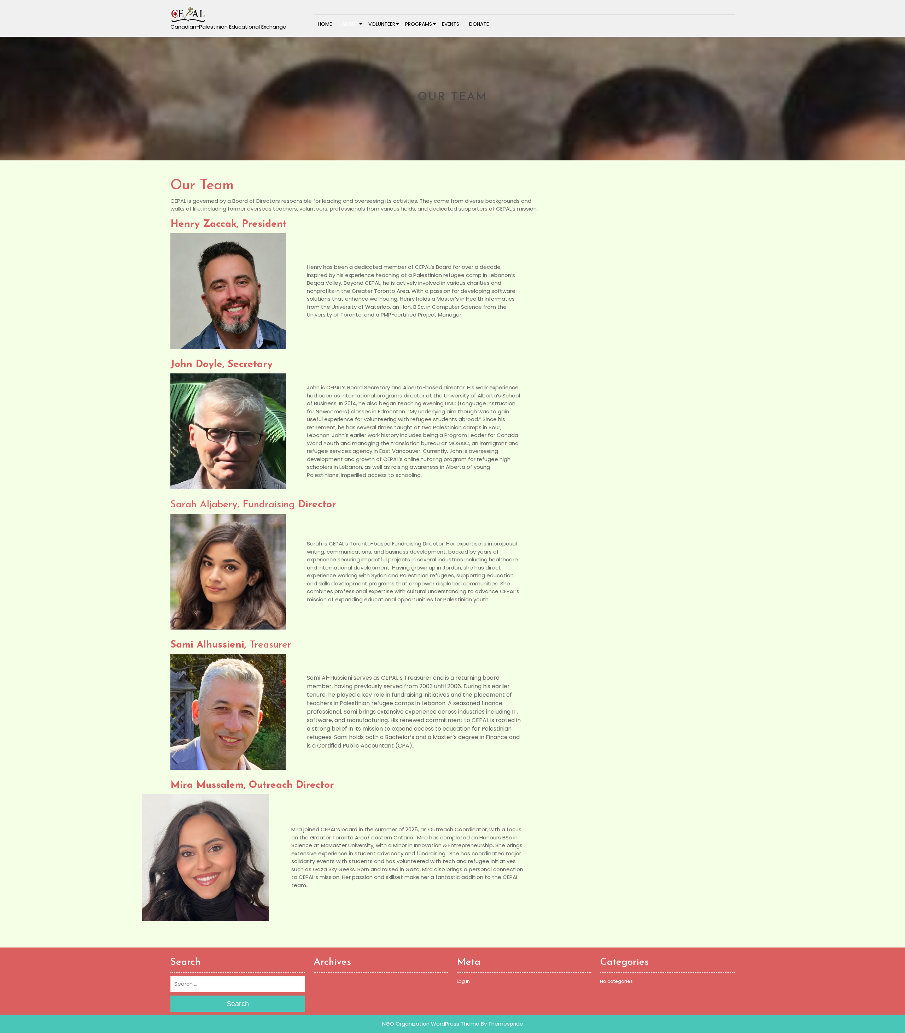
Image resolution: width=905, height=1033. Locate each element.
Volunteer (381, 24)
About (350, 24)
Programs (418, 24)
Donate (479, 24)
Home (325, 24)
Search (238, 1004)
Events (450, 24)
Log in (463, 981)
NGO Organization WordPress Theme (430, 1023)
